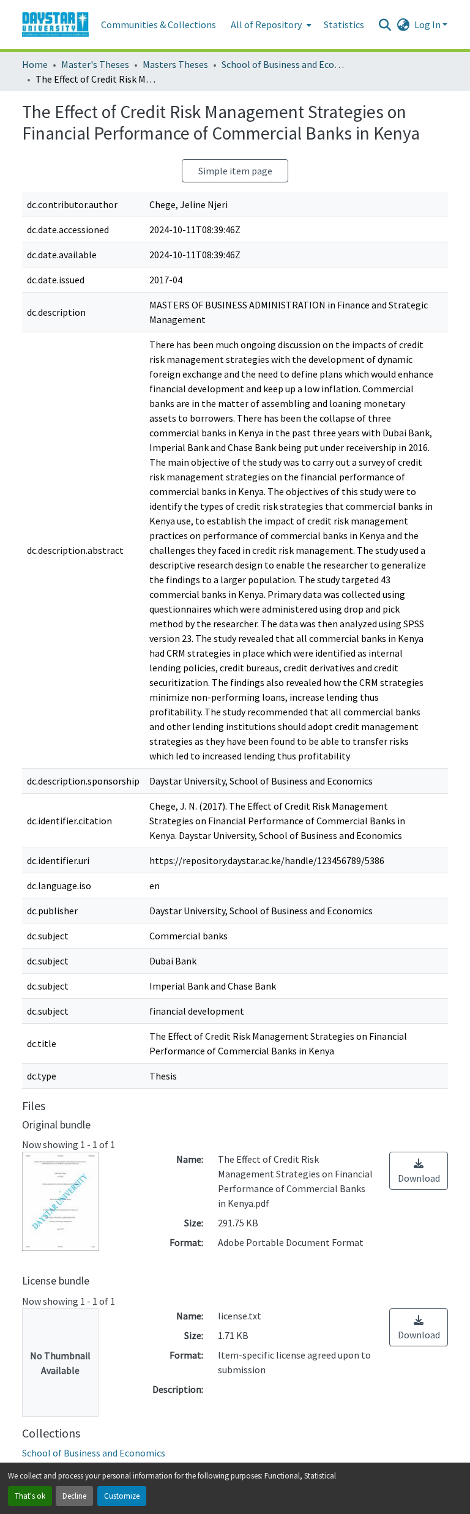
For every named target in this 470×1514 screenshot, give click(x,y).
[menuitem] (269, 24)
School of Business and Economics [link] (283, 64)
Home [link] (35, 64)
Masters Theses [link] (175, 64)
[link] (418, 1171)
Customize (122, 1496)
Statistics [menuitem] (344, 24)
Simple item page (235, 171)
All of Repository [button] (266, 24)
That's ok (30, 1496)
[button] (55, 24)
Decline (74, 1496)
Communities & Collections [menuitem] (158, 24)
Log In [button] (428, 24)
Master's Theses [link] (95, 64)
